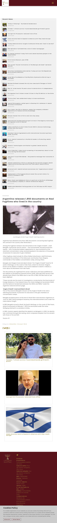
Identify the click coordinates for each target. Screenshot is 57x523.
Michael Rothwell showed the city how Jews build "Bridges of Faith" (30, 83)
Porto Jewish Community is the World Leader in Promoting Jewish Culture (29, 140)
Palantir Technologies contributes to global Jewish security (27, 145)
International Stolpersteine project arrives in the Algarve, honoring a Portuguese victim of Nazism (31, 121)
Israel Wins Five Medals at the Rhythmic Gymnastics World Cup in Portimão (29, 78)
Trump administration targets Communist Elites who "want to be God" (31, 43)
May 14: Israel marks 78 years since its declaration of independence (30, 88)
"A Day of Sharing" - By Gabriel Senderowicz (22, 23)
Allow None (16, 519)
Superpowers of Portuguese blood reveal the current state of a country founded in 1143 (28, 174)
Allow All (7, 519)
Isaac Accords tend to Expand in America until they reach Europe (29, 38)
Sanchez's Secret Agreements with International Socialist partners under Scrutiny (30, 133)
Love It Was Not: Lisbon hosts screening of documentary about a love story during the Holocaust (30, 151)
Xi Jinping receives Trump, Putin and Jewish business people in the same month (30, 54)
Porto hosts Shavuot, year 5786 (18, 60)
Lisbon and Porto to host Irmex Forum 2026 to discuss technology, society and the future (29, 127)
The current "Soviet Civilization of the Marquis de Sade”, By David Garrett (29, 65)
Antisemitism (12, 324)
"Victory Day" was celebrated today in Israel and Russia (26, 98)
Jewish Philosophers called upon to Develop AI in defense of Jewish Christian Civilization (30, 104)
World (25, 324)
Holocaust (20, 324)
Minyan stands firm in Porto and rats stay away (23, 115)
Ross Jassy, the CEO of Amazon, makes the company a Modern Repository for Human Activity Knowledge (28, 110)
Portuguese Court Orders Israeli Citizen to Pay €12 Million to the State (31, 93)
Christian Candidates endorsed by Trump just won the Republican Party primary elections (29, 71)
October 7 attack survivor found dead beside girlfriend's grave (29, 28)
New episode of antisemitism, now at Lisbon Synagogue (26, 48)
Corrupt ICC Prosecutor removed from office (22, 33)
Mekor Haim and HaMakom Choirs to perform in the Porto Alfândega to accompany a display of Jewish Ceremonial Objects (30, 181)
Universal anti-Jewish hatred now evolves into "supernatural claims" (30, 169)
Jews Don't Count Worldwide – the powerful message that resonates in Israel (31, 157)
